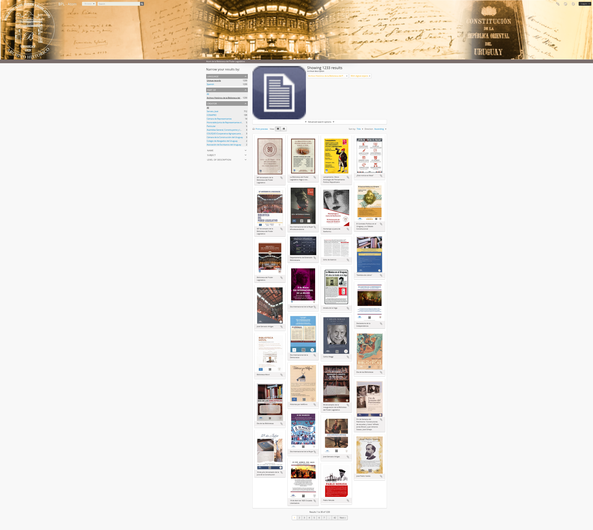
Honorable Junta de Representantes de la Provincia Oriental (234, 122)
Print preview (261, 129)
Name (210, 150)
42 (335, 517)
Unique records (214, 80)
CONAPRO (211, 115)
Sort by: (352, 129)
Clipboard (557, 4)
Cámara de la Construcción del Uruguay (225, 137)
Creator (212, 103)
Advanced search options (319, 121)
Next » (343, 517)
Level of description (219, 159)
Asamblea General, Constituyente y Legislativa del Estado (233, 129)
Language (565, 4)
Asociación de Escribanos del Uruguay (224, 144)
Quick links (573, 4)
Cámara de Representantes (219, 118)
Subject (211, 155)
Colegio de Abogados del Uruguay (222, 141)
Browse (88, 3)
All (208, 94)
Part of (211, 90)
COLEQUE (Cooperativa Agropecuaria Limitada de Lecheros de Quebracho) (241, 133)
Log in (584, 3)
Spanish (210, 84)
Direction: (369, 129)
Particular (211, 126)
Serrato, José (212, 111)
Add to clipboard (281, 177)
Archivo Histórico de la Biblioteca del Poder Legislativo (231, 97)
